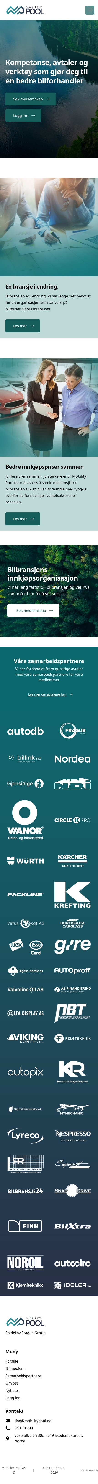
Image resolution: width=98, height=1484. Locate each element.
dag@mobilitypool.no (33, 1420)
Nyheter (12, 1390)
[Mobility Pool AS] (49, 1321)
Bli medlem (15, 1368)
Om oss (12, 1383)
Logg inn (13, 1397)
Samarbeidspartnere (23, 1375)
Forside (11, 1361)
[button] (30, 99)
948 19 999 (24, 1428)
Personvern (89, 1470)
